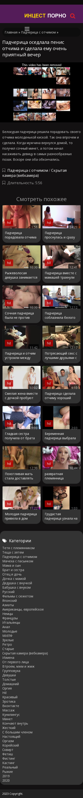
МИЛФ (7, 635)
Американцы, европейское (23, 609)
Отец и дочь (12, 574)
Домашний (10, 684)
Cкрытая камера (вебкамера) (34, 173)
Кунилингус (11, 714)
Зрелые (8, 640)
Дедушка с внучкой (17, 583)
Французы (10, 618)
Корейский (10, 745)
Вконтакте (10, 706)
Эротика (8, 701)
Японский (9, 600)
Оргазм (8, 741)
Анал (6, 627)
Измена (8, 657)
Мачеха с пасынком (17, 561)
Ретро (7, 644)
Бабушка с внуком (16, 587)
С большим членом (17, 732)
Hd (4, 692)
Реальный (10, 767)
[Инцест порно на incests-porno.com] (45, 15)
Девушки (9, 675)
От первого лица (15, 662)
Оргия (7, 688)
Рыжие (7, 771)
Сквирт (7, 749)
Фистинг (8, 758)
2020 (6, 780)
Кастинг (8, 763)
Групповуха (11, 671)
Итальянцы (11, 622)
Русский (8, 592)
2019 (6, 776)
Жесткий (8, 728)
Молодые (9, 631)
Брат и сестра (13, 570)
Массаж (8, 710)
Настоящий (11, 736)
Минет (7, 719)
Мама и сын (11, 565)
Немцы (7, 613)
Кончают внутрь (15, 723)
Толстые (9, 679)
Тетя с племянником (18, 548)
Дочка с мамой (14, 578)
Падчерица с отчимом (27, 170)
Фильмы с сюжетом (17, 596)
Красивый (10, 697)
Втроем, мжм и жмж (18, 666)
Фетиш (7, 754)
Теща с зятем (13, 552)
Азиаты (8, 605)
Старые (8, 649)
